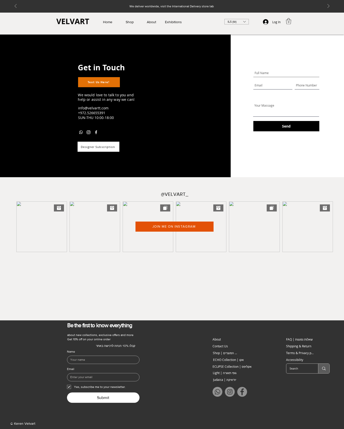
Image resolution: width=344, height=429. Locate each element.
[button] (130, 22)
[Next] (328, 6)
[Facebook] (96, 132)
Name (71, 351)
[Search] (323, 368)
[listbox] (236, 21)
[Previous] (16, 6)
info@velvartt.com (93, 108)
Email (70, 369)
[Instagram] (88, 132)
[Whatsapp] (81, 132)
